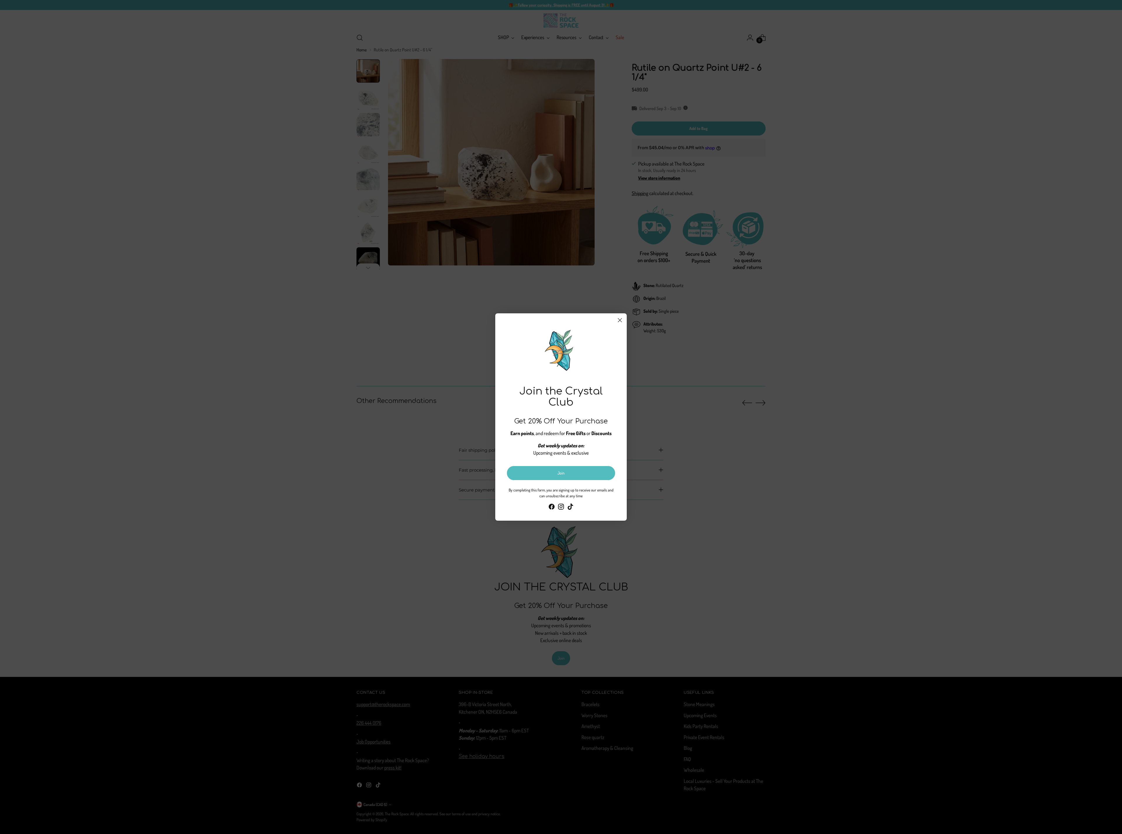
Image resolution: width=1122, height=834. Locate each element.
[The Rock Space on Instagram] (561, 507)
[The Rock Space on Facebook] (551, 507)
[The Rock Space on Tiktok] (570, 507)
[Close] (619, 320)
